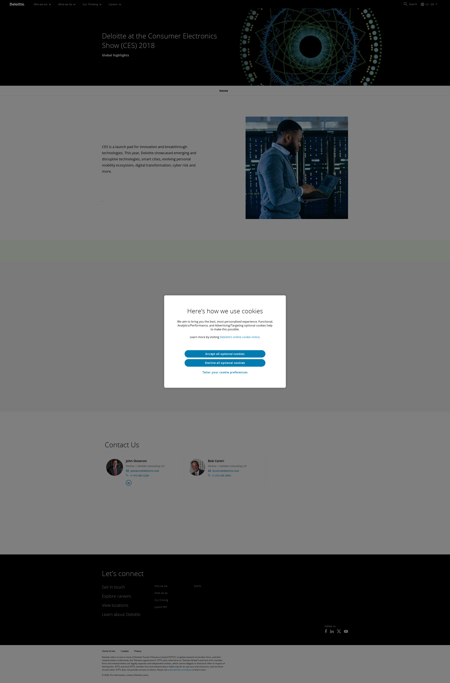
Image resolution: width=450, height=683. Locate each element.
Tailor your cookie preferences (225, 372)
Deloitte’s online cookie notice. (240, 337)
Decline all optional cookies (225, 363)
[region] (225, 341)
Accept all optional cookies (225, 354)
